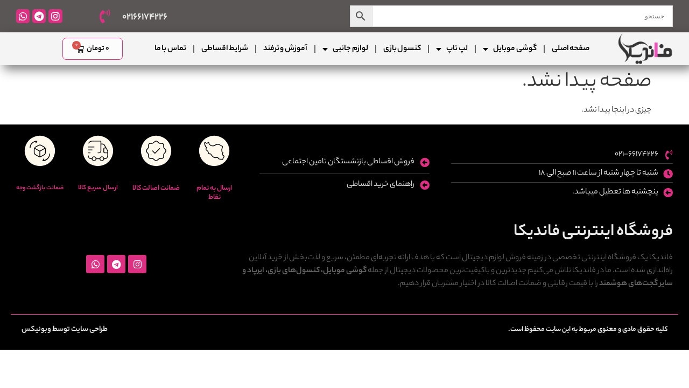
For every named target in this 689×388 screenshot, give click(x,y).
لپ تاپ (456, 49)
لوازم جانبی (350, 49)
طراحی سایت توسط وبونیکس (65, 329)
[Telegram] (39, 16)
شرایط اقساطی (224, 49)
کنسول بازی (402, 49)
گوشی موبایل (514, 49)
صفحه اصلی (570, 49)
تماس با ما (170, 49)
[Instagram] (55, 16)
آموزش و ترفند (285, 49)
